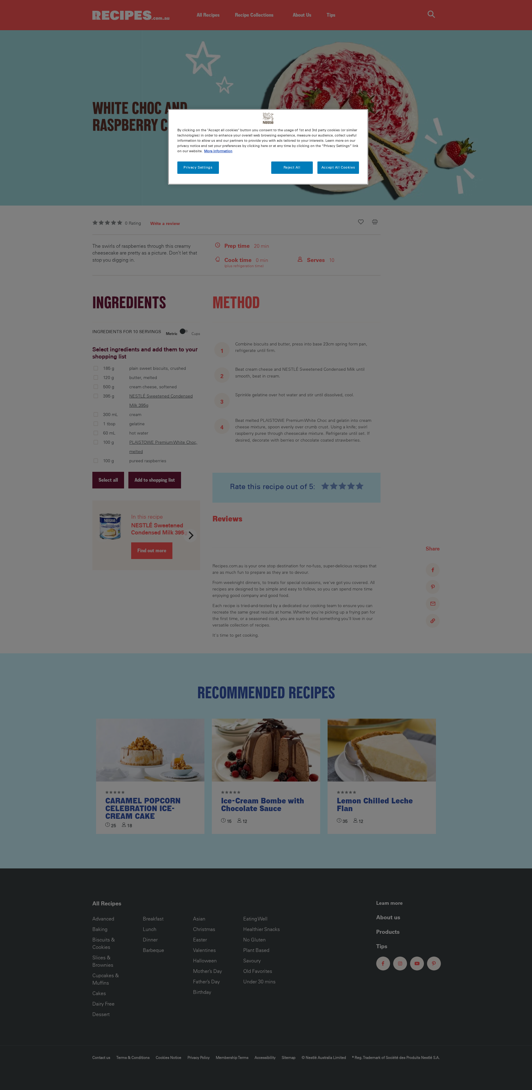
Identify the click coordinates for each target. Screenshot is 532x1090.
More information (218, 151)
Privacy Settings (197, 167)
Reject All (292, 167)
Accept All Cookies (338, 167)
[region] (268, 147)
